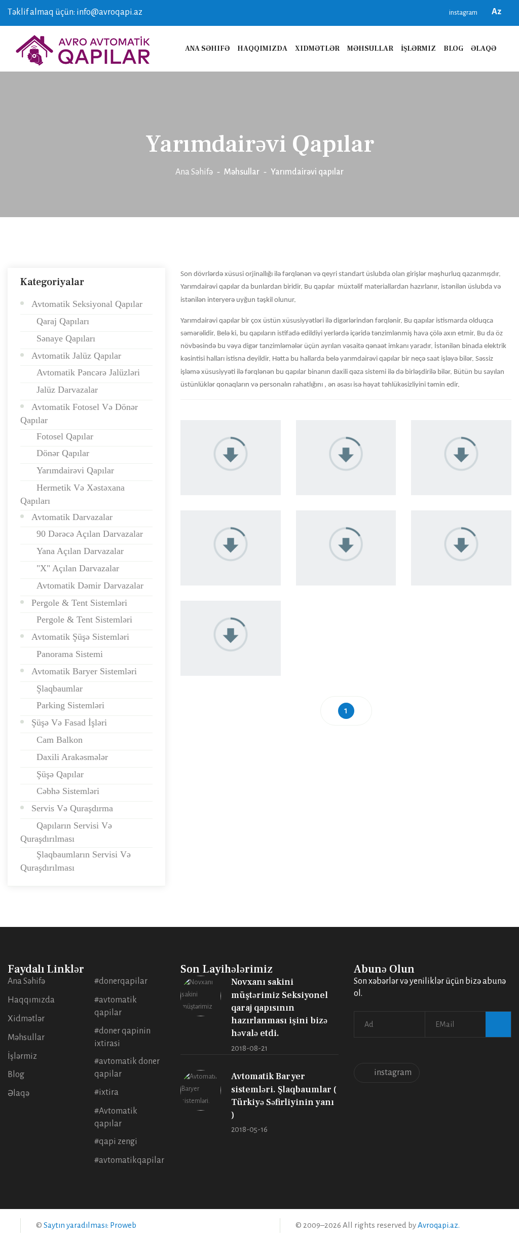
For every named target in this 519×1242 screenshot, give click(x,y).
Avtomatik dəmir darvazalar (87, 585)
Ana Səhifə (207, 48)
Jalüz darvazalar (64, 390)
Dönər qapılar (60, 453)
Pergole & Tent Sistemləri (79, 603)
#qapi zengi (115, 1141)
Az (498, 11)
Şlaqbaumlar (57, 688)
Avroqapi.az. (439, 1225)
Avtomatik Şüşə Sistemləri (80, 637)
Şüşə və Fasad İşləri (69, 722)
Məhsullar (370, 48)
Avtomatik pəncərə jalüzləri (85, 372)
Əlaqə (483, 48)
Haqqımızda (262, 48)
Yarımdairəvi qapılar (72, 470)
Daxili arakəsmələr (69, 757)
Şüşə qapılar (57, 774)
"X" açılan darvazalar (75, 568)
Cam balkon (57, 740)
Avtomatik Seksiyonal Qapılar (86, 304)
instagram (462, 12)
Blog (453, 48)
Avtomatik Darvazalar (72, 517)
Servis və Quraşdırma (72, 808)
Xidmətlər (317, 48)
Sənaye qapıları (63, 338)
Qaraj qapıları (60, 321)
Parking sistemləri (67, 705)
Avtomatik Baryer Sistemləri (84, 671)
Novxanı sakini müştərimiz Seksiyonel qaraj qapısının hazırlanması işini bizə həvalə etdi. (279, 1007)
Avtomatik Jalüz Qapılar (76, 356)
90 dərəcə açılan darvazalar (87, 534)
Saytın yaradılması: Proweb (90, 1225)
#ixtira (106, 1092)
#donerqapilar (120, 981)
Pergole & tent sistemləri (81, 619)
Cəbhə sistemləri (65, 791)
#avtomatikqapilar (129, 1160)
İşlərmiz (418, 48)
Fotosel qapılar (62, 436)
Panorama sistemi (67, 654)
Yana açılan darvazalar (77, 551)
